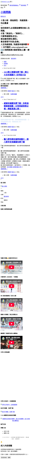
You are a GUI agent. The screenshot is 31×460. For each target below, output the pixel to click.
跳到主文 (3, 16)
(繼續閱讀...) (4, 87)
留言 (13, 91)
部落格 (6, 63)
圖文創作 (13, 58)
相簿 (5, 61)
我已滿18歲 (4, 457)
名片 (5, 65)
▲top (2, 96)
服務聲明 (17, 439)
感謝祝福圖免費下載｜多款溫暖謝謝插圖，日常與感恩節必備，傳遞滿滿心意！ (16, 106)
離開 (9, 457)
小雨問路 (6, 12)
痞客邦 (9, 91)
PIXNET (7, 437)
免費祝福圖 (13, 94)
